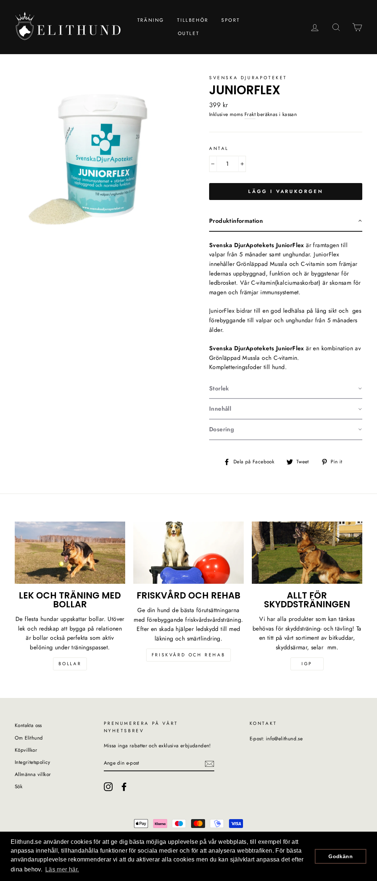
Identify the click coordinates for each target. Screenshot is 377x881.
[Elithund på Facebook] (124, 786)
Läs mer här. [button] (62, 869)
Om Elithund (29, 737)
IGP (307, 663)
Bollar (70, 663)
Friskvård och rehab (188, 655)
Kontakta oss (28, 725)
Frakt (250, 114)
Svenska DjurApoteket (248, 77)
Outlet (189, 33)
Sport (230, 20)
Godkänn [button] (340, 856)
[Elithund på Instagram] (108, 786)
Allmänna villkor (33, 774)
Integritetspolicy (32, 762)
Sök (18, 786)
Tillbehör (192, 20)
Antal (219, 148)
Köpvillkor (26, 750)
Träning (150, 20)
